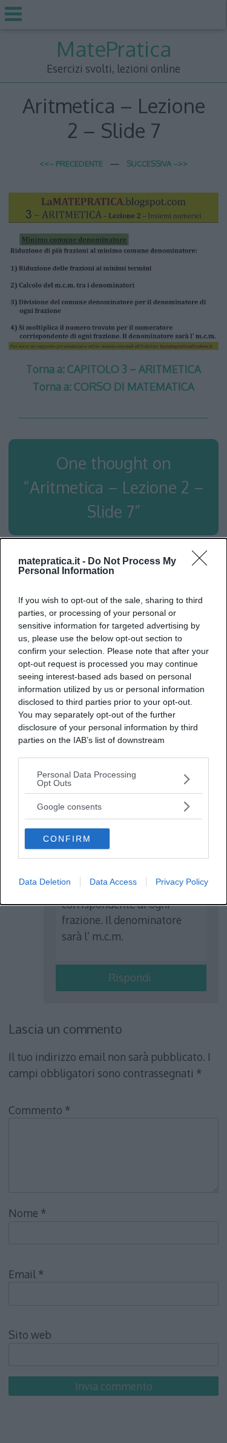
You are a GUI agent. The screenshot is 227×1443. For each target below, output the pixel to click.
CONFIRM (67, 839)
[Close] (203, 561)
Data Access (113, 882)
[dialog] (113, 721)
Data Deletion (45, 882)
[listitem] (113, 778)
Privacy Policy (182, 882)
